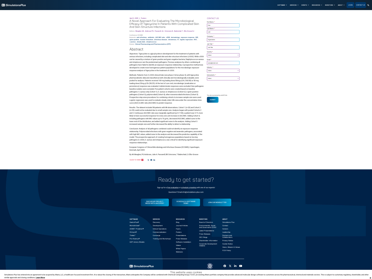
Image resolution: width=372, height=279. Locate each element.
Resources (316, 5)
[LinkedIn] (154, 160)
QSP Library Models (137, 242)
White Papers (181, 249)
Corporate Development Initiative (208, 245)
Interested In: (211, 75)
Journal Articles (182, 226)
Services (293, 5)
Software (281, 5)
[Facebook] (151, 160)
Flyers (178, 229)
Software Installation (183, 242)
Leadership (226, 232)
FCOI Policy (226, 250)
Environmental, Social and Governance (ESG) (207, 226)
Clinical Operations (159, 229)
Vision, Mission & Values (231, 247)
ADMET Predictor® (137, 229)
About (340, 5)
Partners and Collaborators (227, 236)
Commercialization (159, 232)
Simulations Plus (228, 222)
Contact (225, 226)
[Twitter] (148, 160)
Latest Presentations (206, 231)
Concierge (156, 235)
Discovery (156, 222)
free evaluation (173, 188)
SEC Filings (203, 237)
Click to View (135, 160)
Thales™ (133, 235)
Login (350, 5)
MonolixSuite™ (135, 226)
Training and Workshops (162, 239)
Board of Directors (206, 222)
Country (210, 52)
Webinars (179, 252)
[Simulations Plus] (14, 5)
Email (209, 59)
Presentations (181, 235)
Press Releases (181, 239)
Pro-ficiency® (135, 239)
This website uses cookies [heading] (186, 272)
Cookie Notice (227, 244)
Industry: (210, 67)
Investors (329, 5)
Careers (225, 229)
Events (304, 5)
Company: (210, 36)
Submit (213, 100)
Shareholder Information (208, 241)
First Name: (211, 22)
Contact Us (360, 5)
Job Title (210, 44)
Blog (177, 222)
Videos (178, 245)
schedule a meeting (188, 188)
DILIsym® (133, 232)
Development (158, 226)
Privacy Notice (227, 241)
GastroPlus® (134, 222)
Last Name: (211, 28)
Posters (179, 232)
